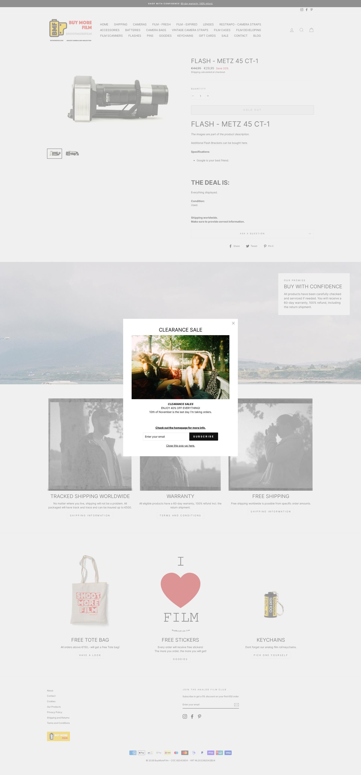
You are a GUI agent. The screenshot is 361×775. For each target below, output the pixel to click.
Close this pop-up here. (180, 445)
